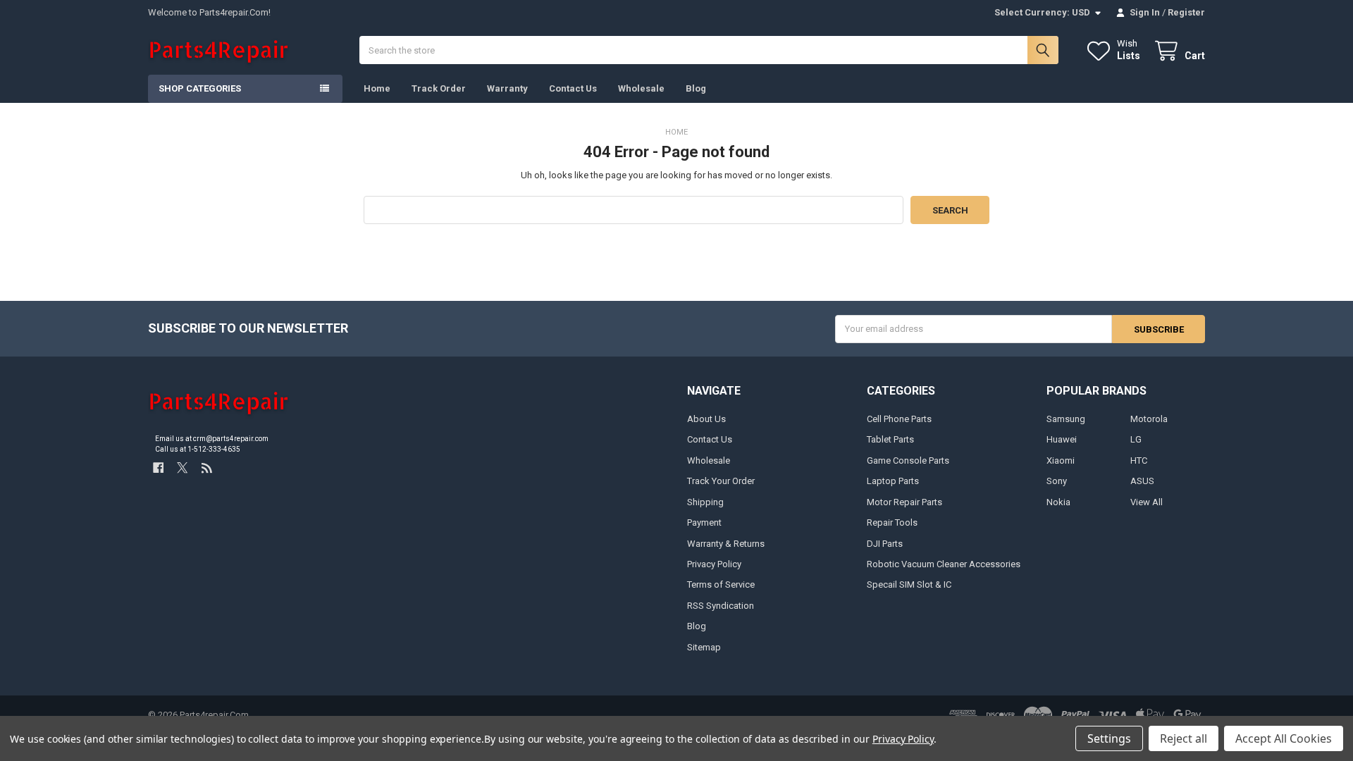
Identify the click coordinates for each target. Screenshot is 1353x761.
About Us (706, 419)
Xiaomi (1060, 460)
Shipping (705, 502)
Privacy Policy (714, 564)
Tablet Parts (890, 439)
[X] (182, 467)
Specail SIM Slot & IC (909, 584)
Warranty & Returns (726, 543)
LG (1136, 439)
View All (1146, 502)
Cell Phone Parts (899, 419)
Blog (696, 88)
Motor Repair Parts (904, 502)
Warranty (507, 88)
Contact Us (573, 88)
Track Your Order (721, 481)
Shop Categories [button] (200, 88)
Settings (1109, 738)
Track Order (439, 88)
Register (1186, 12)
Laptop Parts (893, 481)
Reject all (1183, 738)
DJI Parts (885, 543)
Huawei (1061, 439)
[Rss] (207, 467)
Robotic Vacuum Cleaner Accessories (943, 564)
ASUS (1142, 481)
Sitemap (704, 647)
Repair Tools (892, 522)
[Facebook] (158, 467)
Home (377, 88)
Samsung (1065, 419)
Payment (704, 522)
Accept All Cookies (1283, 738)
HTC (1138, 460)
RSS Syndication (720, 605)
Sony (1056, 481)
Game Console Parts (908, 460)
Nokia (1058, 502)
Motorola (1149, 419)
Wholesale (641, 88)
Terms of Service (721, 584)
